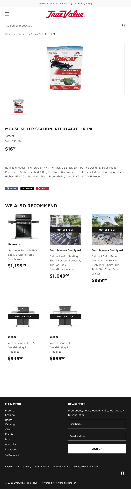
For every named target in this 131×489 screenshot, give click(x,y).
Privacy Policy (23, 466)
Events (9, 434)
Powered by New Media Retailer (58, 482)
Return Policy (41, 466)
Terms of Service (61, 466)
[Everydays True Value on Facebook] (122, 473)
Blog (8, 439)
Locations (11, 449)
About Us (10, 444)
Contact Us (12, 454)
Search (9, 466)
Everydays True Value (26, 482)
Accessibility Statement (86, 466)
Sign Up (97, 448)
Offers (9, 429)
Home (8, 34)
